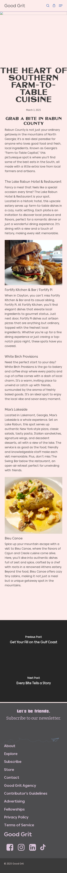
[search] (48, 3)
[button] (60, 3)
